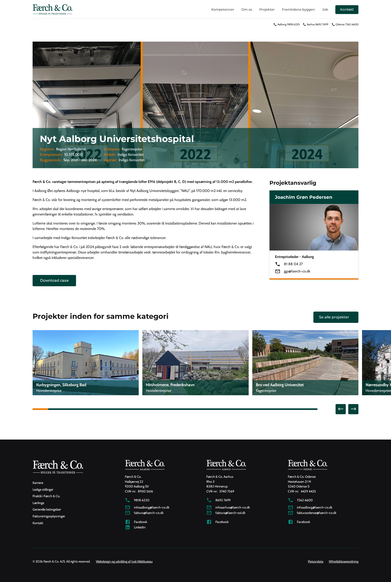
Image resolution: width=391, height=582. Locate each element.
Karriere (38, 483)
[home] (52, 9)
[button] (341, 409)
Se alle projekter (334, 317)
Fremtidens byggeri (298, 9)
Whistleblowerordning (343, 561)
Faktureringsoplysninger (49, 516)
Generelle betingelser (47, 509)
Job (325, 9)
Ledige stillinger (43, 489)
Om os (246, 9)
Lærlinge (38, 503)
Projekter (267, 9)
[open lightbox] (195, 105)
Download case (54, 280)
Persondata (315, 561)
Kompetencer (222, 9)
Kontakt (347, 9)
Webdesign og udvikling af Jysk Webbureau (124, 561)
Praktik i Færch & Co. (46, 496)
